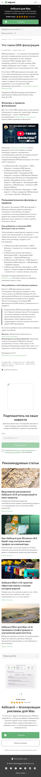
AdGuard (4, 39)
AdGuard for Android (7, 364)
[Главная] (10, 2)
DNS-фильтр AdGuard (18, 148)
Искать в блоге (7, 33)
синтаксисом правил (10, 336)
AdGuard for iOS (19, 364)
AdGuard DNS (30, 362)
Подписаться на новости (11, 29)
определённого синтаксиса (25, 117)
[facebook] (11, 768)
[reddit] (30, 768)
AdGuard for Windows (8, 365)
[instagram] (6, 768)
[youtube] (20, 768)
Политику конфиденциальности (24, 450)
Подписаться (20, 445)
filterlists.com (7, 278)
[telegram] (25, 768)
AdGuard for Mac (30, 364)
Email (3, 433)
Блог (10, 39)
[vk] (35, 768)
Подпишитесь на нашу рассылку (14, 355)
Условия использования (13, 452)
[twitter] (16, 768)
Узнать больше (20, 743)
